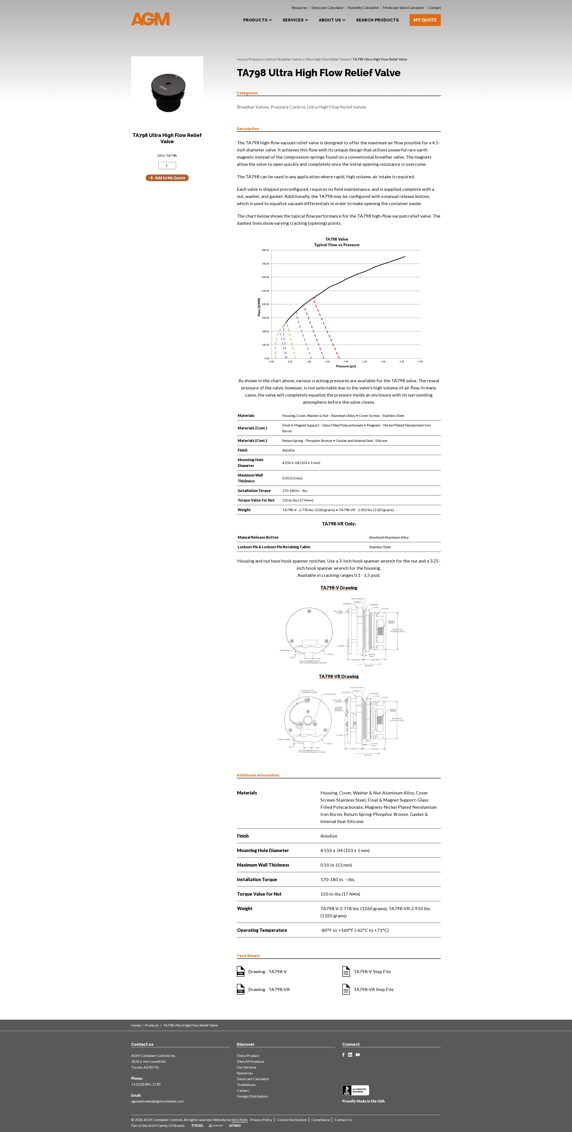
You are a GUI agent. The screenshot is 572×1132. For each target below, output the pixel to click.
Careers (243, 1090)
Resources (299, 7)
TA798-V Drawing (338, 587)
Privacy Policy (261, 1119)
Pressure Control (262, 59)
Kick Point (239, 1119)
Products (152, 1025)
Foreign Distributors (252, 1096)
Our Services (246, 1067)
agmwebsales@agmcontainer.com (157, 1101)
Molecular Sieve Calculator (403, 7)
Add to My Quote (170, 178)
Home (241, 59)
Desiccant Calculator (327, 7)
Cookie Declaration (292, 1119)
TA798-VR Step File (374, 989)
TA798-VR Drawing (339, 676)
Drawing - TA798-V (267, 971)
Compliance (320, 1119)
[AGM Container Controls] (150, 15)
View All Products (250, 1061)
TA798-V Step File (372, 971)
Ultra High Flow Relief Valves (327, 59)
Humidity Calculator (363, 7)
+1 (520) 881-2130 (145, 1084)
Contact (434, 7)
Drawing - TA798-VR (269, 989)
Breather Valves (290, 59)
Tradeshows (246, 1084)
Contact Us (343, 1119)
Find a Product (248, 1055)
